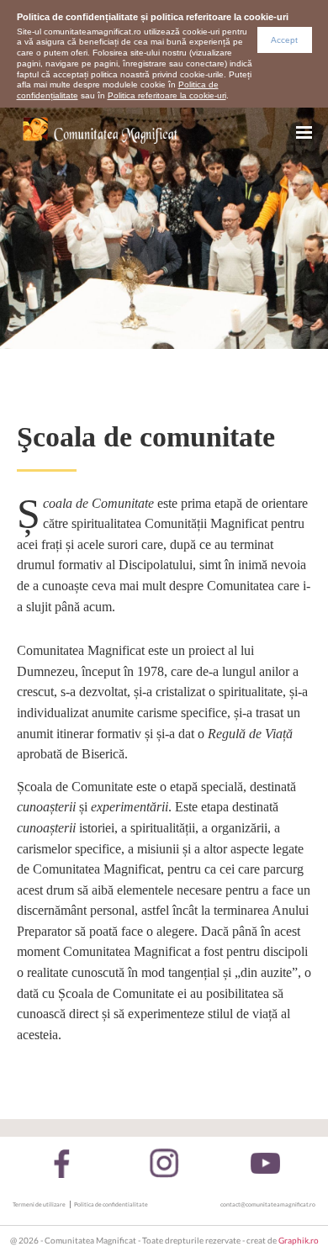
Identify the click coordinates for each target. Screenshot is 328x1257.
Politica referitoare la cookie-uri (167, 95)
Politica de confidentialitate (111, 1204)
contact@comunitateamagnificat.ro (267, 1204)
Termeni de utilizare (39, 1204)
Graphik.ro (298, 1240)
